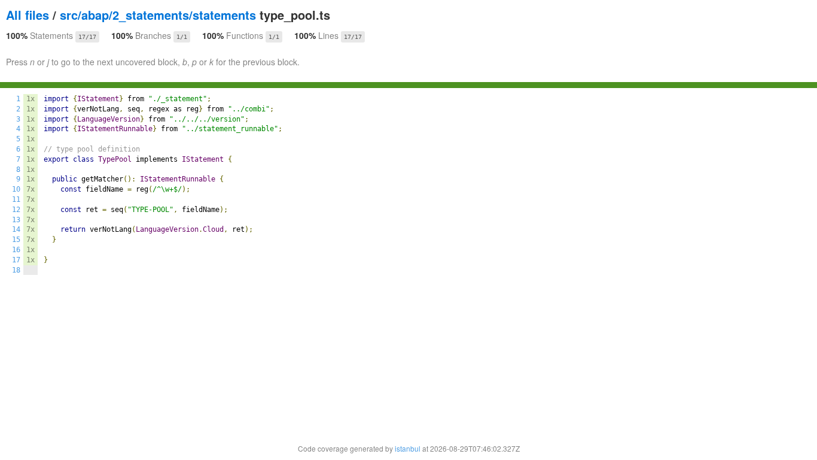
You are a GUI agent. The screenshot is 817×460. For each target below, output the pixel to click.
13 (16, 220)
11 (16, 199)
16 (16, 250)
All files (27, 14)
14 (16, 229)
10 (16, 189)
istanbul (407, 448)
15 (16, 239)
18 (16, 270)
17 (16, 260)
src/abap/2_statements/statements (158, 14)
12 (16, 209)
